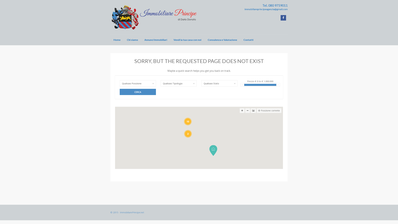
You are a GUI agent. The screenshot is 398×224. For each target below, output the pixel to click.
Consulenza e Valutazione (222, 39)
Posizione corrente (270, 110)
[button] (213, 150)
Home (116, 39)
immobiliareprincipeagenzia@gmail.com (266, 9)
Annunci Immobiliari (155, 39)
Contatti (248, 39)
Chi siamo (132, 39)
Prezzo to (260, 81)
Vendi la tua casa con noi (187, 39)
